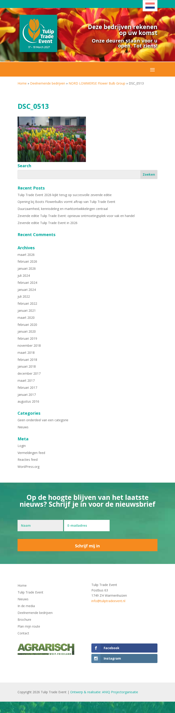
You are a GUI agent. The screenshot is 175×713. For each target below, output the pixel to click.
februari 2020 (27, 324)
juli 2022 (24, 296)
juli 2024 (24, 275)
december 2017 (29, 373)
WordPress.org (28, 466)
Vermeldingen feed (31, 453)
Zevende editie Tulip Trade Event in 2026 (47, 223)
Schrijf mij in (87, 545)
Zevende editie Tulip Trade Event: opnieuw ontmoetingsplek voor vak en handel (76, 216)
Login (22, 446)
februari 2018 (27, 359)
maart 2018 (26, 352)
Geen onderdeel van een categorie (43, 420)
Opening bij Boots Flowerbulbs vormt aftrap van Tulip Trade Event (66, 201)
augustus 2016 (28, 401)
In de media (26, 606)
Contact (23, 633)
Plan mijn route (29, 626)
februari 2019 (27, 338)
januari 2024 (27, 289)
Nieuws (23, 427)
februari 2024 (27, 282)
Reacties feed (28, 459)
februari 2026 (27, 261)
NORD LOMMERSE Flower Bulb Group (97, 83)
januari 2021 (27, 310)
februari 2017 (27, 387)
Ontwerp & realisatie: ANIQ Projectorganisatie (104, 692)
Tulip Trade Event (30, 592)
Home (22, 83)
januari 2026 (27, 268)
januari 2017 (27, 394)
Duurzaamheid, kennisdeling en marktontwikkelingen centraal (63, 209)
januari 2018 (27, 366)
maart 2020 (26, 317)
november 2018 (29, 345)
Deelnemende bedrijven (47, 83)
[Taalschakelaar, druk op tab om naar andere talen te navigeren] (150, 5)
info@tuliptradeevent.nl (108, 601)
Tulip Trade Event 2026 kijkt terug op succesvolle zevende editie (65, 195)
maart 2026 (26, 254)
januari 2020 (27, 331)
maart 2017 (26, 380)
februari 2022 (27, 303)
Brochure (24, 620)
